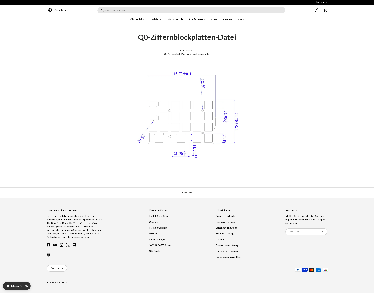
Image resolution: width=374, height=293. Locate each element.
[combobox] (191, 10)
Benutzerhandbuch (225, 215)
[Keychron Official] (48, 255)
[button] (325, 10)
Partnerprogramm (158, 227)
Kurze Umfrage (157, 239)
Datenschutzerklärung (227, 245)
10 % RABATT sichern (160, 245)
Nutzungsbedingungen (227, 251)
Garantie (220, 239)
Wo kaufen (154, 233)
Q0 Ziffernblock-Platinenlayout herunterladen (187, 53)
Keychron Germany (60, 282)
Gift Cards (154, 251)
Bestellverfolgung (225, 233)
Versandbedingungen (226, 227)
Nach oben (187, 192)
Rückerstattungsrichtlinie (228, 256)
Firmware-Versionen (226, 221)
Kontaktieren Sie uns (159, 215)
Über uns (153, 221)
